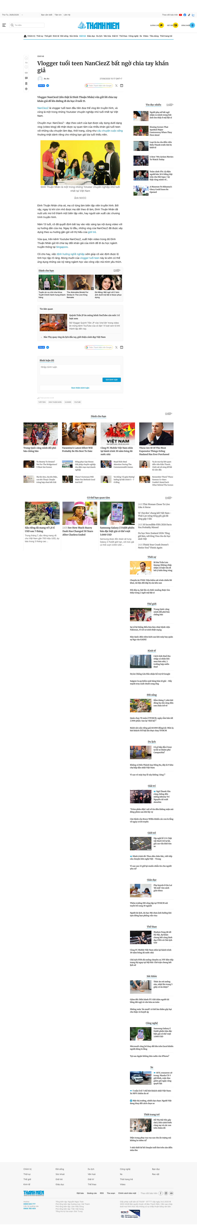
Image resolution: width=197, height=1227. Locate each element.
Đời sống (64, 36)
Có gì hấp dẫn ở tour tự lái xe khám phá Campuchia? (163, 750)
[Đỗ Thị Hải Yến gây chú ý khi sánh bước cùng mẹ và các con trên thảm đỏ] (140, 1125)
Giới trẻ (82, 36)
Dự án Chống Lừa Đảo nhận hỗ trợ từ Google (150, 674)
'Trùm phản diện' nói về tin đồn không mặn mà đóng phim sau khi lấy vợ (151, 810)
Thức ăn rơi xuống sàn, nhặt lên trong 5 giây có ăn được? (163, 984)
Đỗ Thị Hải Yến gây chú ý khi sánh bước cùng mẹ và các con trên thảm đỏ (163, 1124)
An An (46, 79)
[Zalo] (193, 15)
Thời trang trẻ (166, 36)
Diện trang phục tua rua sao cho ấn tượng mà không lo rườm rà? (150, 1139)
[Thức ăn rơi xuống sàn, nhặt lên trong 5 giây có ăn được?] (140, 987)
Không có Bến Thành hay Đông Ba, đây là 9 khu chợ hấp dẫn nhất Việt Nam (151, 766)
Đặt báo (80, 1193)
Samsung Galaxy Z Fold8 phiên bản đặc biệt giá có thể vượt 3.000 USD (163, 1032)
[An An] (40, 78)
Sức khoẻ (60, 1174)
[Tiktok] (189, 15)
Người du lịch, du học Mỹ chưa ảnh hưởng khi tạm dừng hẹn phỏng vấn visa (150, 914)
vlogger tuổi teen (89, 258)
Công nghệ (133, 36)
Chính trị (31, 36)
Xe (141, 36)
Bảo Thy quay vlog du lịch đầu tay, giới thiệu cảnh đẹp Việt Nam (75, 337)
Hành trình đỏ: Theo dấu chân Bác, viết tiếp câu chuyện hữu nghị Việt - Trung (151, 857)
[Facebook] (184, 15)
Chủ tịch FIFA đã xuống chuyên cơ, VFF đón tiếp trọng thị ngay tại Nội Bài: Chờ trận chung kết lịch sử (151, 962)
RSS (102, 1193)
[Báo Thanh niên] (33, 1193)
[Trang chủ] (25, 36)
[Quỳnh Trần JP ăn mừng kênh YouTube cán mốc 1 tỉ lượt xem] (53, 322)
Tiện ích (58, 15)
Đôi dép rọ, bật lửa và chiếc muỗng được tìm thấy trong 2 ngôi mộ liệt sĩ (150, 591)
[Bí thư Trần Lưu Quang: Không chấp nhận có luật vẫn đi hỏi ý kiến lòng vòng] (140, 567)
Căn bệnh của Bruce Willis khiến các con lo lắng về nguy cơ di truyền (151, 820)
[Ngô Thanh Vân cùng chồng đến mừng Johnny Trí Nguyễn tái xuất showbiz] (140, 796)
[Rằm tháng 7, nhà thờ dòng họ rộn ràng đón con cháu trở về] (140, 705)
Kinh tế (56, 36)
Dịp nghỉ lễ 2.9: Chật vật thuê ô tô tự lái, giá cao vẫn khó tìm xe (163, 842)
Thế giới (48, 36)
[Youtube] (180, 15)
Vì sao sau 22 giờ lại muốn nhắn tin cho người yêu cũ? (151, 867)
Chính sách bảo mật (127, 1193)
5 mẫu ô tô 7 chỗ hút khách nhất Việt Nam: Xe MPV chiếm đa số (150, 1092)
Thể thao (123, 36)
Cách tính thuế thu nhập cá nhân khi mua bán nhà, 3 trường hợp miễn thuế (162, 661)
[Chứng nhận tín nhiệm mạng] (130, 1214)
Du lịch (99, 36)
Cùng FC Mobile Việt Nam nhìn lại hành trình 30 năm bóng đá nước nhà (150, 951)
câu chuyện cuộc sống (110, 130)
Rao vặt (155, 1174)
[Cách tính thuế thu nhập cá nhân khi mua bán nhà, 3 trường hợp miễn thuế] (140, 661)
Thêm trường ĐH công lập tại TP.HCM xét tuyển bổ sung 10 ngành (149, 904)
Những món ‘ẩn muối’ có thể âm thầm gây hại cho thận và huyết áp (151, 1010)
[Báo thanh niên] (98, 25)
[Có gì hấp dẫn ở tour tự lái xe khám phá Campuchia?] (140, 752)
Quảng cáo (92, 1193)
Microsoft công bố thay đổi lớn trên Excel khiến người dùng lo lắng (151, 1047)
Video (145, 36)
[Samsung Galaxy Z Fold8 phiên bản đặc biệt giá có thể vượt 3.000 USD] (140, 1034)
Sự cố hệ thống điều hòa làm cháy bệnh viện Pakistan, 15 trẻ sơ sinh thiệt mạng (150, 628)
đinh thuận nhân (55, 402)
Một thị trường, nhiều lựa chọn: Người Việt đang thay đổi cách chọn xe (151, 1102)
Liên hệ (67, 15)
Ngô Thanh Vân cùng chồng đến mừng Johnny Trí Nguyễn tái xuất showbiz (162, 796)
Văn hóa (107, 36)
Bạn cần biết (46, 15)
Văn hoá (91, 1174)
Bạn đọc (156, 1169)
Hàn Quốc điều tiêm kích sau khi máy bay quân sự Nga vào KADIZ (151, 638)
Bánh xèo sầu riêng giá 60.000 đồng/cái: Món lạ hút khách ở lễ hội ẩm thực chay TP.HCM (152, 729)
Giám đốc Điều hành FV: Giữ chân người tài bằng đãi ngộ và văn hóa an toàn (149, 1000)
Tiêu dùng (154, 36)
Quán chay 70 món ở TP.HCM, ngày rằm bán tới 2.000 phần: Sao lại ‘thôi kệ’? (151, 719)
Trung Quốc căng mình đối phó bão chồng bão (162, 612)
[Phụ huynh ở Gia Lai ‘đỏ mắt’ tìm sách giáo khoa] (140, 890)
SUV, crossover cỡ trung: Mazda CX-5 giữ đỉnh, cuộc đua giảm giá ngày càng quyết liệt (163, 1078)
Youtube (77, 402)
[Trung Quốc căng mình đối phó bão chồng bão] (140, 614)
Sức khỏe (74, 36)
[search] (27, 25)
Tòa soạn (111, 1193)
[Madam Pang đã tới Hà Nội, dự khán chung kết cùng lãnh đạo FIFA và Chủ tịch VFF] (140, 937)
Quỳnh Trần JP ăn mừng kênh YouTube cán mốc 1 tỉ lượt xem (94, 317)
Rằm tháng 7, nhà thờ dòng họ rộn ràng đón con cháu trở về (163, 703)
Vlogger (68, 402)
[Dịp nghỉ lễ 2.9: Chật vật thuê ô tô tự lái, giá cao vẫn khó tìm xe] (140, 843)
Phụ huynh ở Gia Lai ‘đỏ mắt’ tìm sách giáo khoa (163, 888)
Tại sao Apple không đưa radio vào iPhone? (149, 1056)
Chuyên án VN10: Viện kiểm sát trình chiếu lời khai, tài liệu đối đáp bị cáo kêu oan (151, 581)
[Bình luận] (26, 78)
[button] (26, 58)
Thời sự (39, 36)
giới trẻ (92, 232)
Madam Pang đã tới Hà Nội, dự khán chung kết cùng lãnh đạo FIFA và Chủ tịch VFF (163, 937)
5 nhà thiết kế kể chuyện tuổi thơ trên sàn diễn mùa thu (151, 1148)
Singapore (62, 247)
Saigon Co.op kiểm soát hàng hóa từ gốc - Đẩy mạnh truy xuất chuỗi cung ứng (151, 682)
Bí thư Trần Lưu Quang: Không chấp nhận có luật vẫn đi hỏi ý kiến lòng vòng (163, 566)
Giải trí (115, 36)
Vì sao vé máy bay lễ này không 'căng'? (147, 775)
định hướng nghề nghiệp (71, 254)
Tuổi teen (42, 402)
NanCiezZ (43, 108)
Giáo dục (91, 36)
